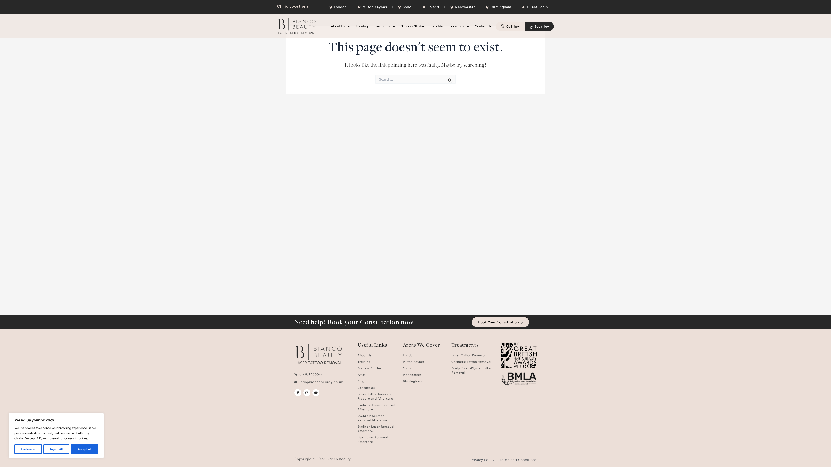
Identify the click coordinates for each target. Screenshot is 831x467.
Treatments (381, 26)
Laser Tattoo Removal (468, 355)
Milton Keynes (414, 362)
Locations (456, 26)
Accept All (84, 449)
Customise (28, 449)
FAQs (362, 375)
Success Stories (412, 26)
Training (362, 26)
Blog (361, 381)
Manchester (412, 375)
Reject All (56, 449)
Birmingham (412, 381)
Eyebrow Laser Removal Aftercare (376, 407)
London (409, 355)
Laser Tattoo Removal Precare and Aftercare (375, 396)
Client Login (537, 7)
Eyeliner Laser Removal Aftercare (376, 429)
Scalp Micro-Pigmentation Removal (471, 370)
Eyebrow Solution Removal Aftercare (372, 418)
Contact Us (483, 26)
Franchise (437, 26)
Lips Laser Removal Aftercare (373, 439)
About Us (338, 26)
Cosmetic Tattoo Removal (471, 362)
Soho (407, 368)
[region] (56, 435)
